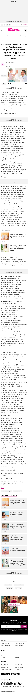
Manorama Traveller (5, 645)
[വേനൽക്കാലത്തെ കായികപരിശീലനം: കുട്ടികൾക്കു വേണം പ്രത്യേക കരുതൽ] (5, 550)
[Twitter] (10, 25)
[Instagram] (5, 25)
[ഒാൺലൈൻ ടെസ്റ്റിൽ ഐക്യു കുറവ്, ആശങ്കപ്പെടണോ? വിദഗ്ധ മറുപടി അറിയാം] (5, 236)
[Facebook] (2, 25)
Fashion (8, 36)
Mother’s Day (18, 669)
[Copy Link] (11, 83)
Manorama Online (19, 645)
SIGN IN (25, 24)
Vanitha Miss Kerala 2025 (6, 669)
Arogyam (3, 40)
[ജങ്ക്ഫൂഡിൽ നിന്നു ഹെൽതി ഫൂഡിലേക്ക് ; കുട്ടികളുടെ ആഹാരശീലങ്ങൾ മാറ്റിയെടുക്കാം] (5, 514)
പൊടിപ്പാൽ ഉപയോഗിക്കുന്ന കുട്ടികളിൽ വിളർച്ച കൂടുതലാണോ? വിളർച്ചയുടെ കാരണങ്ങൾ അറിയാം (18, 526)
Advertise (3, 657)
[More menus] (2, 30)
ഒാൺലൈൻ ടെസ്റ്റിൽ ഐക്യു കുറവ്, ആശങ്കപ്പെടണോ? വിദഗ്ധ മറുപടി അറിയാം (18, 236)
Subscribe (17, 654)
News (13, 36)
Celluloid (18, 36)
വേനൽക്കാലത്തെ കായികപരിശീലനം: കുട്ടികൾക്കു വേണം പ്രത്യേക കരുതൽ (17, 550)
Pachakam (17, 647)
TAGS (14, 581)
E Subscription (25, 30)
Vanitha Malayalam (5, 643)
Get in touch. (20, 21)
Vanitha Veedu (4, 647)
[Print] (8, 83)
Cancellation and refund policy (8, 691)
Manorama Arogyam (19, 643)
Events (2, 655)
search (21, 25)
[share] (4, 84)
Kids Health (8, 40)
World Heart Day (18, 664)
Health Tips (18, 588)
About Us (3, 654)
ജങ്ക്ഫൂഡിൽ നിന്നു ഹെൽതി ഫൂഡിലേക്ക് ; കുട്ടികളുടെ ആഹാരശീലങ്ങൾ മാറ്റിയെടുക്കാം (17, 514)
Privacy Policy (4, 689)
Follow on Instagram (13, 604)
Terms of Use (12, 689)
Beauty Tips (9, 588)
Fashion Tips (8, 584)
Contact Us (17, 657)
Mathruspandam (5, 667)
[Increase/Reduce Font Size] (26, 83)
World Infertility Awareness (5, 665)
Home (2, 36)
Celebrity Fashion (19, 584)
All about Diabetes (19, 667)
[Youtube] (7, 25)
